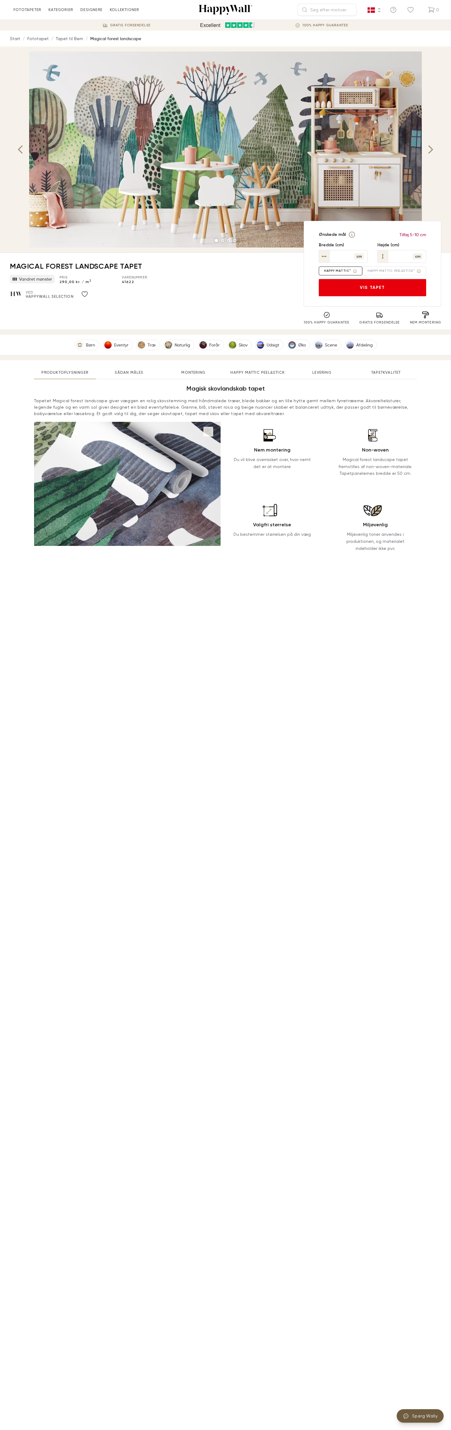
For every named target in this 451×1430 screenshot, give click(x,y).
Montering (193, 372)
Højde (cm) (388, 245)
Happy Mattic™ (337, 271)
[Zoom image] (208, 432)
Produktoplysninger (64, 372)
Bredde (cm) (331, 245)
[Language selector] (374, 10)
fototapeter (27, 9)
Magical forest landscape (115, 38)
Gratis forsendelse (130, 25)
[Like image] (85, 294)
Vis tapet (372, 287)
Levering (321, 372)
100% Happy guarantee (325, 25)
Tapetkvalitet (386, 372)
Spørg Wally (425, 1415)
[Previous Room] (20, 149)
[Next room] (430, 149)
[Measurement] (352, 234)
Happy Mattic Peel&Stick (257, 372)
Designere (91, 9)
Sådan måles (129, 372)
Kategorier (60, 9)
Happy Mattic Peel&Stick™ (391, 271)
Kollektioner (124, 9)
